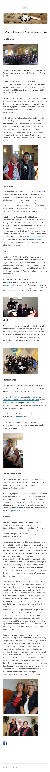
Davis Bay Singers (36, 239)
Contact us (41, 208)
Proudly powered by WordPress (13, 768)
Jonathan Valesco (18, 510)
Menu (25, 7)
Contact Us (40, 288)
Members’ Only (9, 285)
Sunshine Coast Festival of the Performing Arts (21, 400)
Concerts (19, 416)
